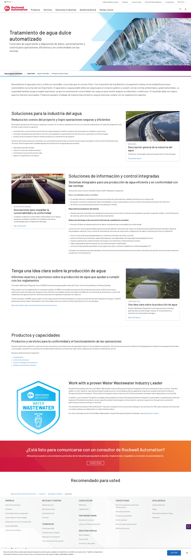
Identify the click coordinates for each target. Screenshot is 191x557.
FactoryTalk (83, 539)
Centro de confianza (13, 530)
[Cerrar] (187, 552)
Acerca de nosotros (12, 505)
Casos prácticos (158, 505)
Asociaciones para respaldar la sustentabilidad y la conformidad (35, 175)
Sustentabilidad (11, 526)
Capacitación (84, 509)
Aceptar (174, 553)
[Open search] (180, 9)
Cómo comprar (121, 520)
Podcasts (156, 517)
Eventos (45, 517)
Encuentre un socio (86, 520)
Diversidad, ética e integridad (16, 513)
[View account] (186, 9)
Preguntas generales (124, 516)
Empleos (8, 509)
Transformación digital (50, 533)
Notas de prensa (48, 509)
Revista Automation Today (162, 513)
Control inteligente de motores (25, 362)
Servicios (48, 10)
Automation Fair (48, 513)
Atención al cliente (123, 512)
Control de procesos (21, 360)
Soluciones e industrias (65, 10)
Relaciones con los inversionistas (18, 522)
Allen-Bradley (84, 535)
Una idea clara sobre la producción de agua (142, 270)
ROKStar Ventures (123, 528)
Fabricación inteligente (51, 537)
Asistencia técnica (88, 10)
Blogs (154, 509)
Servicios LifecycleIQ (87, 543)
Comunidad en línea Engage (16, 517)
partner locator (153, 413)
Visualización (18, 357)
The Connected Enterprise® (53, 541)
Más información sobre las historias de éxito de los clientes (34, 305)
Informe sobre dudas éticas (126, 524)
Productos (35, 10)
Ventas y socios (106, 10)
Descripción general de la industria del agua (143, 112)
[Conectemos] (188, 526)
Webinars (82, 505)
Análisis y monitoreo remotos (24, 365)
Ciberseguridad (48, 528)
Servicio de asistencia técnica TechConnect (127, 506)
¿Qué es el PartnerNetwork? (89, 524)
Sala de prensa (47, 505)
